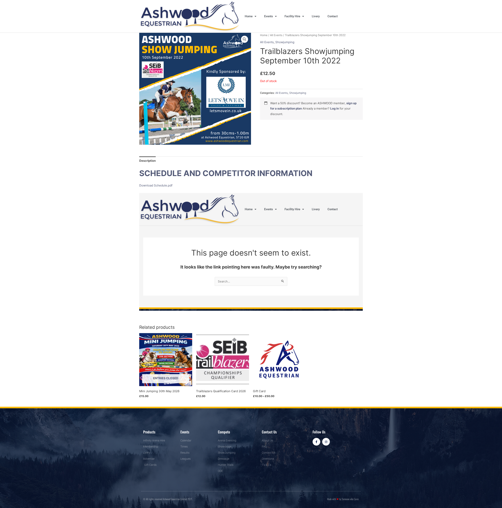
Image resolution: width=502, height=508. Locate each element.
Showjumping (284, 42)
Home (249, 16)
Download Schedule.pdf (155, 185)
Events (268, 16)
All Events (276, 35)
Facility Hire (292, 16)
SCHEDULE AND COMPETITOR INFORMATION (225, 173)
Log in (334, 108)
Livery (316, 16)
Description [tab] (147, 161)
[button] (244, 39)
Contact (332, 16)
